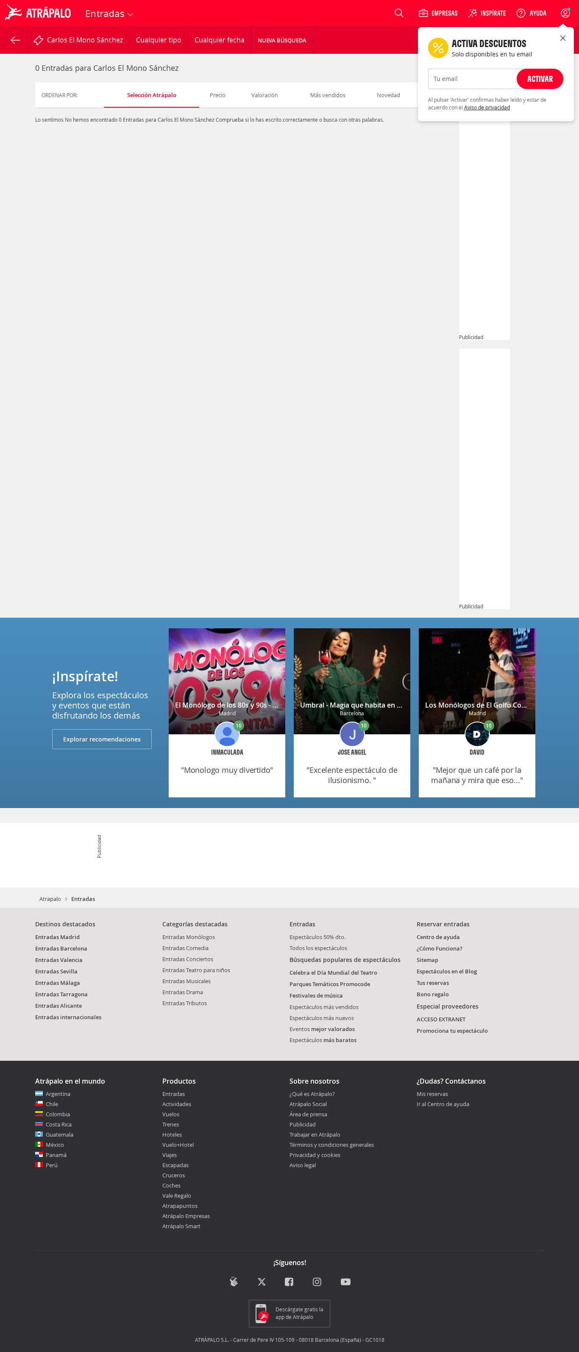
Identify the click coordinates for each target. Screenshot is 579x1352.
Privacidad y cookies (315, 1155)
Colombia (58, 1114)
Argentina (58, 1094)
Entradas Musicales (186, 981)
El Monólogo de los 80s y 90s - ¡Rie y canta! (243, 705)
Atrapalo (50, 899)
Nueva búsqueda (282, 40)
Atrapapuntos (180, 1206)
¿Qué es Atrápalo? (312, 1094)
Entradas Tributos (184, 1003)
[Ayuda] (531, 13)
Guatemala (59, 1134)
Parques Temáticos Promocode (330, 984)
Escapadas (175, 1165)
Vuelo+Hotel (178, 1145)
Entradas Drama (182, 992)
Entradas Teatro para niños (196, 970)
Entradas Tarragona (61, 994)
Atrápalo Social (308, 1104)
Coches (171, 1185)
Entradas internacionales (68, 1017)
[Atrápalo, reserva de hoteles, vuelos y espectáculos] (39, 13)
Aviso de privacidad (487, 107)
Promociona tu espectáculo (452, 1030)
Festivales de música (316, 995)
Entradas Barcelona (61, 948)
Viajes (169, 1155)
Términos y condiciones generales (332, 1145)
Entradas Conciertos (187, 959)
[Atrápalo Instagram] (318, 1282)
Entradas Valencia (59, 960)
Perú (52, 1165)
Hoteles (172, 1134)
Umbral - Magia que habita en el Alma (360, 705)
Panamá (56, 1155)
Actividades (176, 1104)
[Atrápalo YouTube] (346, 1282)
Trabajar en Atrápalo (315, 1134)
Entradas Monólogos (188, 937)
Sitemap (427, 960)
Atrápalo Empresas (186, 1216)
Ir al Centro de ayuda (443, 1104)
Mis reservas (432, 1094)
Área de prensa (308, 1114)
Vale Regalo (176, 1195)
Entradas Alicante (58, 1005)
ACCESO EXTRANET (441, 1019)
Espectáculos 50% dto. (317, 937)
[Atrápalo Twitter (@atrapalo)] (262, 1282)
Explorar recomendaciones (102, 739)
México (55, 1145)
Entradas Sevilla (56, 971)
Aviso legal (303, 1165)
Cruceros (173, 1175)
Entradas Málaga (57, 983)
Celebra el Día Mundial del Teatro (333, 972)
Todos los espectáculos (318, 948)
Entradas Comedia (185, 948)
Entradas (173, 1094)
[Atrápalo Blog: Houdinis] (234, 1281)
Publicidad (303, 1124)
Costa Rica (59, 1124)
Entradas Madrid (57, 937)
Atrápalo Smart (181, 1226)
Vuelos (170, 1114)
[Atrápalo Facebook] (290, 1282)
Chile (52, 1104)
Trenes (170, 1124)
